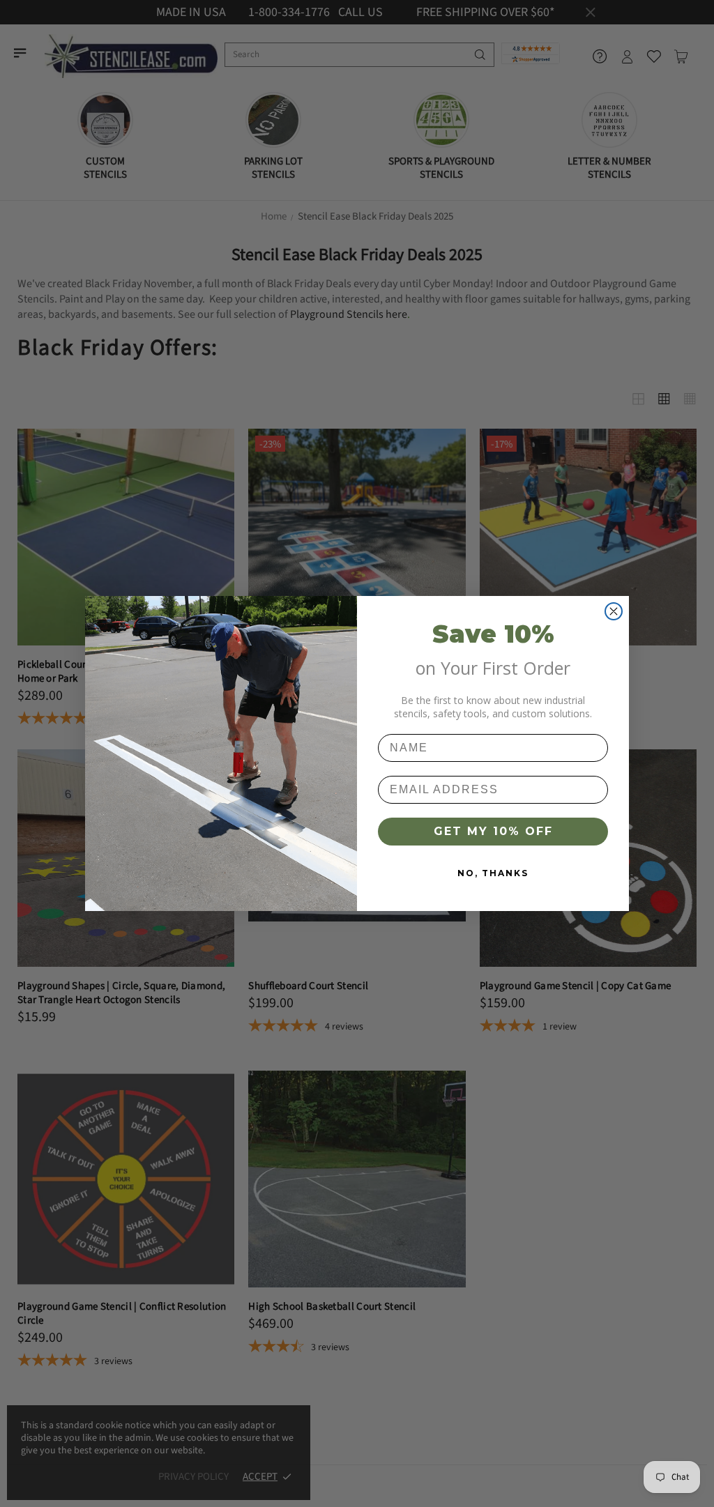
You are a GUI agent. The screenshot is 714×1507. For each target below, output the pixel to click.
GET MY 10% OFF (493, 831)
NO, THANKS (493, 873)
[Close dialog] (613, 611)
